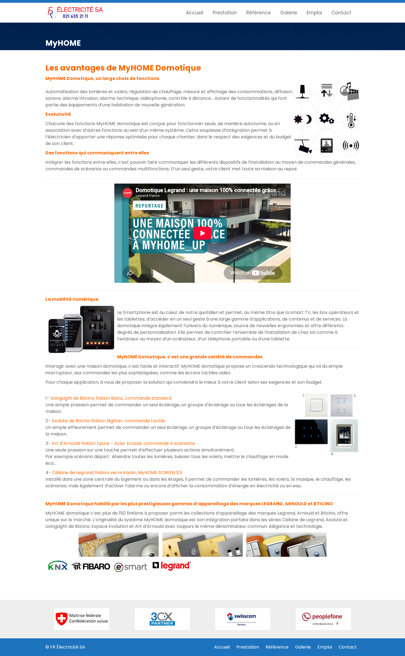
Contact (341, 12)
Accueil (194, 12)
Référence (258, 12)
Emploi (314, 12)
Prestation (225, 12)
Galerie (288, 12)
